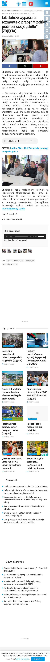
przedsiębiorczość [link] (10, 264)
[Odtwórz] (7, 236)
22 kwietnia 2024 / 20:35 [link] (10, 36)
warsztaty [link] (30, 260)
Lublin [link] (9, 260)
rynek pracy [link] (18, 260)
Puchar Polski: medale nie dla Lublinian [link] (34, 427)
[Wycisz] (36, 236)
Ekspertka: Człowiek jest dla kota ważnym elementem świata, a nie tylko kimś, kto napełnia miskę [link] (25, 500)
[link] (4, 3)
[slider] (41, 236)
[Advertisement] (25, 294)
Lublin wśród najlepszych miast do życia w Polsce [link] (25, 486)
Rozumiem (38, 659)
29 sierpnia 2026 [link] (8, 364)
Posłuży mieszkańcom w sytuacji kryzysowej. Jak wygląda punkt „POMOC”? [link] (36, 357)
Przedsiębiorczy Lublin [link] (13, 208)
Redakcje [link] (32, 384)
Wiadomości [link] (9, 346)
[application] (25, 236)
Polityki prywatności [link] (22, 659)
